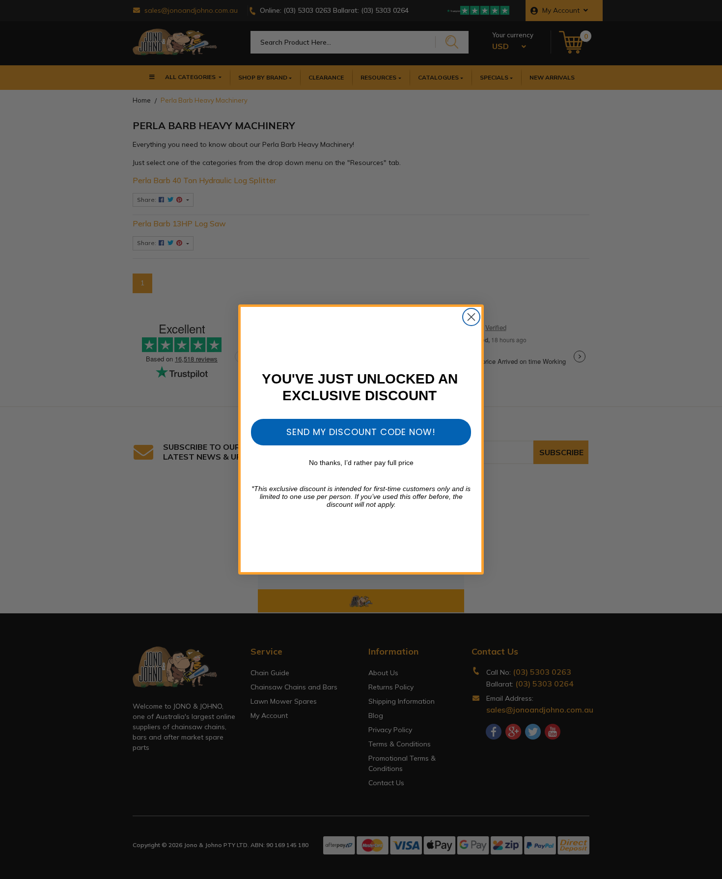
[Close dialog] (471, 317)
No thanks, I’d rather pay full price (361, 463)
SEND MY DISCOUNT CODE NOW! (361, 432)
